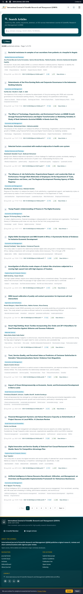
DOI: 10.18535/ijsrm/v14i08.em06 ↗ (34, 377)
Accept (69, 591)
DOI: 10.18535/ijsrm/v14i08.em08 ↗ (34, 228)
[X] (3, 1)
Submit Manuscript (49, 556)
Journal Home (6, 556)
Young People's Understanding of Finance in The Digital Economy (34, 209)
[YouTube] (18, 581)
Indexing (45, 567)
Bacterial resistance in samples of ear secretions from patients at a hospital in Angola (42, 52)
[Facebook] (6, 1)
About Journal (6, 567)
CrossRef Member (12, 531)
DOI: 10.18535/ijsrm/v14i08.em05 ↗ (35, 500)
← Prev (21, 508)
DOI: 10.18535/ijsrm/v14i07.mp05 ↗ (33, 166)
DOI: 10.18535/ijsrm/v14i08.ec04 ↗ (34, 468)
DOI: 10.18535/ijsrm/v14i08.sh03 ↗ (33, 409)
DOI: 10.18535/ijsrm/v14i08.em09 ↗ (34, 201)
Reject (77, 591)
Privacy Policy (41, 591)
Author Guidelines (48, 559)
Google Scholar (31, 531)
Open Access (47, 564)
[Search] (68, 7)
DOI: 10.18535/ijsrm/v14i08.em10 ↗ (34, 138)
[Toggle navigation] (79, 7)
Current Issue (6, 559)
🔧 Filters (6, 41)
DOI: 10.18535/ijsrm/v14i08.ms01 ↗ (32, 347)
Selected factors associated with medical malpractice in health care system (39, 146)
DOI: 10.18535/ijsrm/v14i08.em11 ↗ (34, 106)
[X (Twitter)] (9, 581)
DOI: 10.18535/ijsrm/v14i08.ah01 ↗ (32, 317)
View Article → (61, 74)
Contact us (78, 2)
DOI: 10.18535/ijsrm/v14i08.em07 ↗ (35, 258)
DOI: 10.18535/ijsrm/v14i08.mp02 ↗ (33, 74)
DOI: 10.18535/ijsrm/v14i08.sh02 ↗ (33, 438)
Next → (61, 508)
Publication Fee (47, 561)
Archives (4, 561)
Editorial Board (6, 564)
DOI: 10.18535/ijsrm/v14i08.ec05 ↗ (34, 288)
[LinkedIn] (10, 1)
